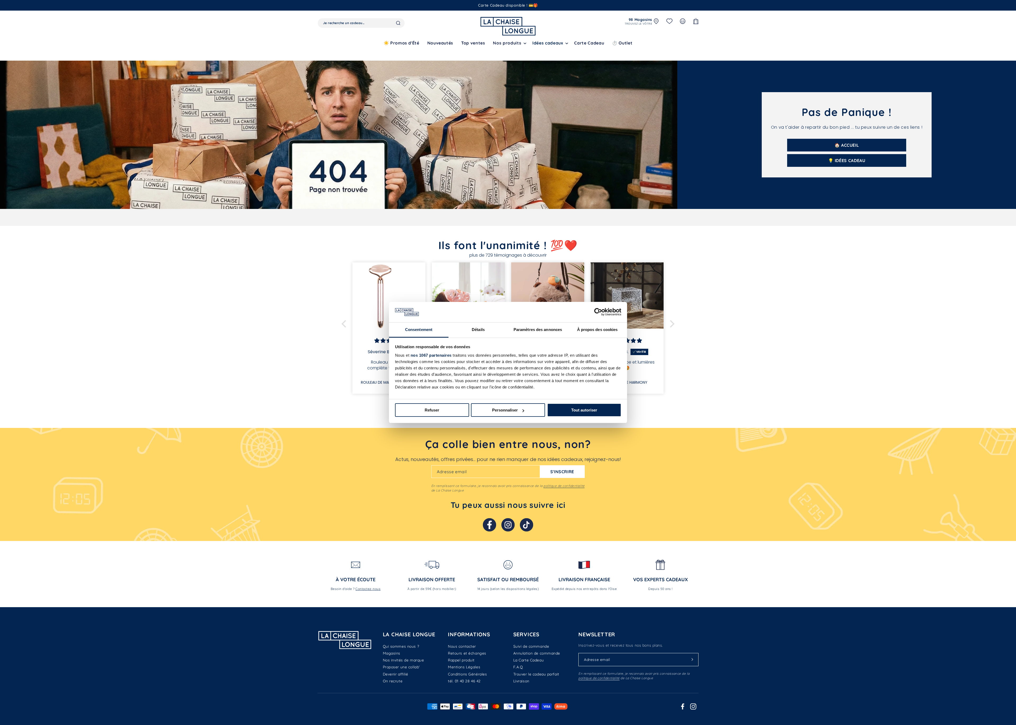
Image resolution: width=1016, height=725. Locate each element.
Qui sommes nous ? (401, 646)
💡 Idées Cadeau (846, 160)
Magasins (391, 653)
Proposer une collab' (401, 667)
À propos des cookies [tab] (597, 329)
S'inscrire (562, 471)
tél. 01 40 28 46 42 (464, 681)
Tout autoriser (584, 410)
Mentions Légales (464, 667)
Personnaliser (505, 410)
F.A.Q (518, 667)
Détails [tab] (478, 329)
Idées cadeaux (547, 43)
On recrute (393, 681)
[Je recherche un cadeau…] (398, 23)
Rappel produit (461, 660)
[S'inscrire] (692, 659)
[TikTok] (526, 524)
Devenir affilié (395, 674)
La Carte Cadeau (528, 660)
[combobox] (361, 23)
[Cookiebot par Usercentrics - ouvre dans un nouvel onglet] (598, 312)
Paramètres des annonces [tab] (538, 329)
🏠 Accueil (846, 145)
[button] (508, 43)
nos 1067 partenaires (431, 355)
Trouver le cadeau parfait (536, 674)
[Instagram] (508, 524)
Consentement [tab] (418, 329)
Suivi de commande (531, 646)
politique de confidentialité (563, 486)
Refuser (432, 410)
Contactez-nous (367, 589)
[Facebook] (489, 524)
